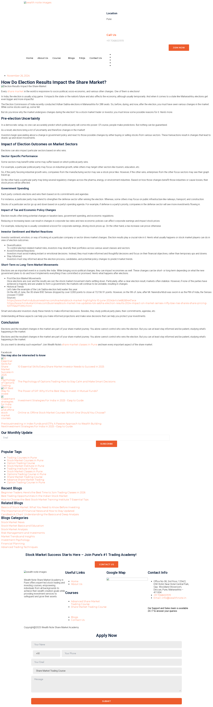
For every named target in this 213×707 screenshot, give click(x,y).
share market (15, 91)
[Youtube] (125, 607)
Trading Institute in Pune (22, 468)
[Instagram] (110, 607)
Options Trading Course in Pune (26, 474)
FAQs (82, 58)
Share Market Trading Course (24, 477)
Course (56, 58)
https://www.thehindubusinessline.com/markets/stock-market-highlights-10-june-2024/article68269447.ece (71, 300)
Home (29, 58)
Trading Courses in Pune (22, 457)
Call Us (111, 35)
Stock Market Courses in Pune (25, 460)
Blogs (71, 58)
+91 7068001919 (115, 40)
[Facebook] (118, 607)
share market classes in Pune (79, 344)
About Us (43, 58)
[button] (6, 352)
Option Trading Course (21, 463)
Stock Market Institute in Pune (25, 466)
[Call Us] (110, 26)
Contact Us (96, 58)
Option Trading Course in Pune (26, 482)
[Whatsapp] (133, 607)
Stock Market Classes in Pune (25, 471)
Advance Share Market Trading (25, 479)
